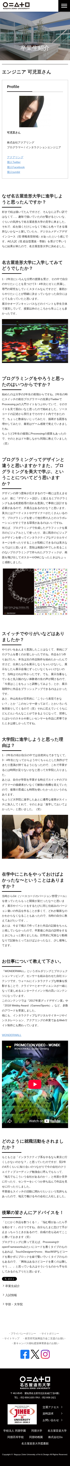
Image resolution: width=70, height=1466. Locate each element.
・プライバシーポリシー (22, 1333)
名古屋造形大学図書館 (35, 1443)
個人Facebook (16, 167)
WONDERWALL (11, 1035)
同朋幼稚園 (36, 1437)
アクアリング (15, 157)
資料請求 (48, 1413)
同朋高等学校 (15, 1437)
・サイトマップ (10, 1338)
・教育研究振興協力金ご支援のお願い (43, 1338)
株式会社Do (55, 1437)
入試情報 (11, 1295)
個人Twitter (14, 162)
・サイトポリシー (49, 1333)
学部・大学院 (14, 1304)
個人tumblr (13, 172)
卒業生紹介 (12, 1286)
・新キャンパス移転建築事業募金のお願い (35, 1343)
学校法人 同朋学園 (14, 1430)
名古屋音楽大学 (57, 1430)
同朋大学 (36, 1430)
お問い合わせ (51, 1420)
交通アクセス (51, 1407)
